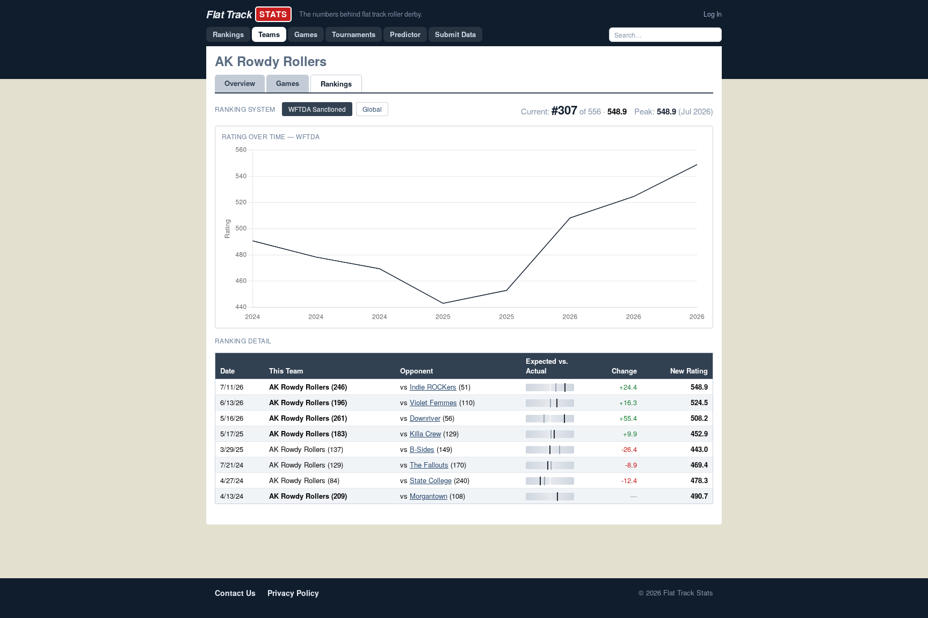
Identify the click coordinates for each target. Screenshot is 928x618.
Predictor (405, 34)
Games (305, 34)
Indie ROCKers (433, 387)
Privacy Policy (293, 592)
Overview (239, 83)
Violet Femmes (433, 402)
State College (431, 480)
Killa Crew (425, 433)
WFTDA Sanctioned (317, 108)
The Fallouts (429, 464)
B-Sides (422, 449)
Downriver (425, 418)
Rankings (228, 34)
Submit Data (455, 34)
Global (372, 108)
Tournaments (353, 34)
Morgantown (428, 496)
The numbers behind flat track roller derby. (360, 14)
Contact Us (235, 592)
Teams (269, 34)
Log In (713, 14)
